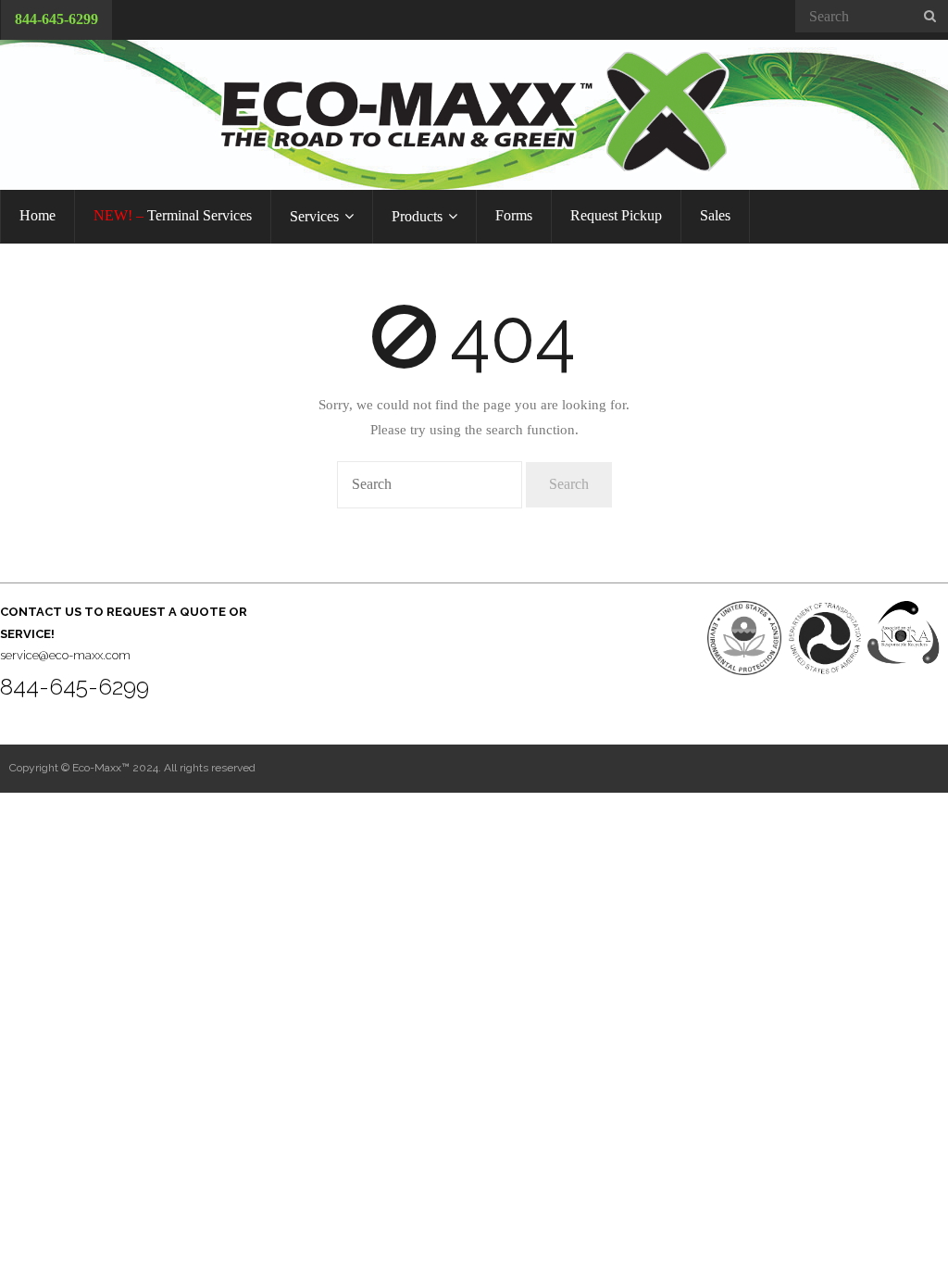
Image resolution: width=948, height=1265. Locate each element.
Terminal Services (173, 215)
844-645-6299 (56, 19)
